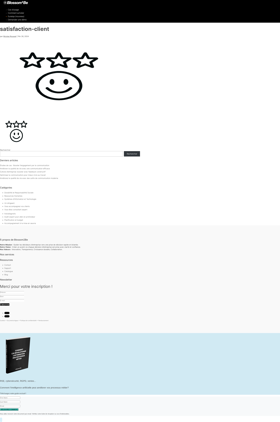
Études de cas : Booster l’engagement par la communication (24, 165)
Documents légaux (12, 320)
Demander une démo (17, 19)
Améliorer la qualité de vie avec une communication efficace (25, 168)
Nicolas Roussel (9, 36)
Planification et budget (13, 220)
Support (7, 268)
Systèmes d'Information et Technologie (20, 199)
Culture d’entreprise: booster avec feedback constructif (23, 172)
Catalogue (8, 271)
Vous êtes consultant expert (15, 209)
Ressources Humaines (13, 196)
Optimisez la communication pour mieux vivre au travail (23, 175)
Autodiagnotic (10, 214)
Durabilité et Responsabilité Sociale (18, 193)
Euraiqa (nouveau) (16, 16)
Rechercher (5, 150)
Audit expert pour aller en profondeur (19, 217)
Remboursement (43, 320)
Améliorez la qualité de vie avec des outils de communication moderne (29, 178)
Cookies (2, 320)
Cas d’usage (13, 10)
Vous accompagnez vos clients (17, 206)
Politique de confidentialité (28, 320)
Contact (7, 265)
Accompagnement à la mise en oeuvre (20, 223)
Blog (6, 274)
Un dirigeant (9, 203)
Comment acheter (16, 13)
